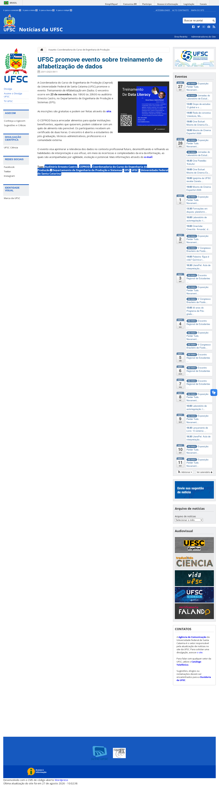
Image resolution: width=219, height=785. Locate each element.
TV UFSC (8, 101)
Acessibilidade (163, 10)
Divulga (8, 88)
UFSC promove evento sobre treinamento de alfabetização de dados (99, 62)
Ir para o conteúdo (12, 10)
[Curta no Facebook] (193, 26)
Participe (147, 4)
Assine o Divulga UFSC (13, 95)
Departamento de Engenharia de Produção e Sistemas (87, 170)
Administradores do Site (203, 36)
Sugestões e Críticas (15, 125)
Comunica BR (130, 4)
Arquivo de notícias (185, 516)
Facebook (9, 167)
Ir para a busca (46, 10)
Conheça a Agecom (14, 120)
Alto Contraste (180, 10)
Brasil (13, 2)
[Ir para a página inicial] (41, 50)
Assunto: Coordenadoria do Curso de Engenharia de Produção (79, 49)
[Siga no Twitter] (198, 26)
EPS (127, 170)
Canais (203, 4)
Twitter (7, 171)
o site (200, 652)
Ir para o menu (30, 10)
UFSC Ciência (11, 147)
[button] (185, 472)
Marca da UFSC (12, 198)
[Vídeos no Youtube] (203, 26)
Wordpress (61, 780)
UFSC (135, 170)
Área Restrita (181, 36)
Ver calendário (204, 472)
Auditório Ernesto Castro (61, 166)
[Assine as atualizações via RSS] (214, 26)
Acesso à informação (167, 4)
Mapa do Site (197, 10)
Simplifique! (111, 4)
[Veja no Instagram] (209, 26)
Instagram (9, 175)
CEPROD (85, 166)
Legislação (189, 4)
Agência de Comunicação (192, 637)
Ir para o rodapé (64, 10)
